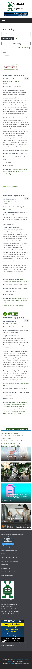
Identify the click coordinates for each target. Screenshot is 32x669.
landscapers (6, 303)
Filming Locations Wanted (9, 604)
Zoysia (11, 174)
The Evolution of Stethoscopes (11, 433)
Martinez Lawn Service (20, 327)
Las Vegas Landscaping (17, 409)
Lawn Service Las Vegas (14, 413)
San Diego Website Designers (10, 613)
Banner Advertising (7, 575)
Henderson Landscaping (19, 402)
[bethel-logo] (10, 61)
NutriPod (5, 174)
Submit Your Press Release (9, 572)
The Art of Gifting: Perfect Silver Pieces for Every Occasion (17, 476)
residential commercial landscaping (13, 305)
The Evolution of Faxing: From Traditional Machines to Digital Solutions (16, 496)
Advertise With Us (6, 568)
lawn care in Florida (17, 303)
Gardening (6, 323)
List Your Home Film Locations (10, 611)
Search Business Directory (9, 557)
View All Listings (24, 48)
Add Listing (16, 43)
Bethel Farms (17, 87)
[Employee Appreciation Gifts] (16, 514)
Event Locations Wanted (8, 609)
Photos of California (7, 606)
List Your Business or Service (9, 561)
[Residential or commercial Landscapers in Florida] (10, 182)
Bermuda (12, 171)
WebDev (11, 645)
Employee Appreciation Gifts (10, 446)
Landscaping (6, 81)
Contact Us (4, 564)
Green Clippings (22, 300)
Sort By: (3, 52)
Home (3, 554)
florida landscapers (18, 298)
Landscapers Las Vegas (10, 404)
